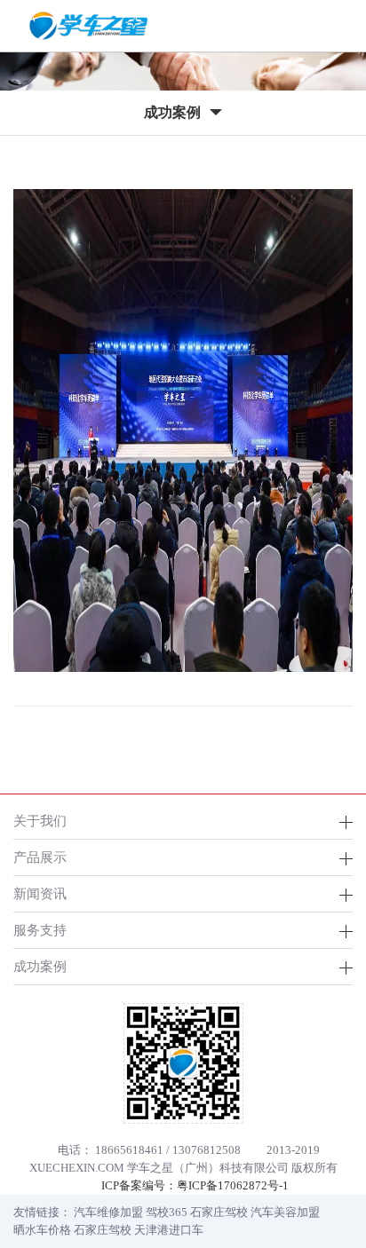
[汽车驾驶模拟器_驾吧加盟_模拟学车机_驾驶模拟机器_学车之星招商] (88, 26)
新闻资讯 (40, 893)
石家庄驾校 (219, 1212)
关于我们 (40, 820)
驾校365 (166, 1212)
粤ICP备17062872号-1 (233, 1185)
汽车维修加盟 (108, 1212)
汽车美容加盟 (285, 1212)
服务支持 (40, 929)
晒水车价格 (42, 1229)
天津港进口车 (168, 1229)
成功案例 (40, 966)
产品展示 (40, 857)
